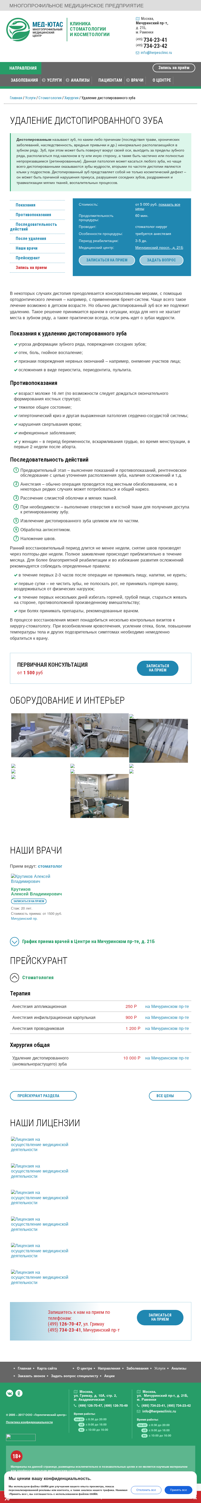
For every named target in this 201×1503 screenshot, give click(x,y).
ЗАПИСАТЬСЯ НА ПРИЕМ (106, 260)
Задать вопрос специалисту (74, 1375)
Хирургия (71, 98)
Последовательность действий (33, 227)
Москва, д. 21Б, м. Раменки (152, 25)
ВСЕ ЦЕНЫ (165, 1096)
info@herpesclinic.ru (155, 53)
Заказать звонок (31, 1375)
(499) (64, 1324)
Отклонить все (146, 1490)
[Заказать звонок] (190, 20)
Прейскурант (28, 258)
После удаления (31, 238)
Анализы (178, 1368)
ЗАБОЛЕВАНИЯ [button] (24, 80)
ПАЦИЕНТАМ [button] (110, 80)
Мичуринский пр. (24, 918)
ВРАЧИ (137, 80)
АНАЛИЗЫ (80, 80)
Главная (16, 98)
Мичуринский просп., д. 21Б (159, 247)
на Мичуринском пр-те (167, 1006)
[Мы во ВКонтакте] (9, 1393)
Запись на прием (31, 267)
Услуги (30, 98)
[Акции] (190, 44)
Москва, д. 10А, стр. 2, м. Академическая (95, 1395)
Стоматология (50, 98)
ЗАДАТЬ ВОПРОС (161, 260)
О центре (84, 1368)
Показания (25, 205)
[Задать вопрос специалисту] (190, 32)
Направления (109, 1368)
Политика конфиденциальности (29, 1422)
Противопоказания (33, 214)
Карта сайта (47, 1368)
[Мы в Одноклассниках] (19, 1393)
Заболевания (137, 1368)
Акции (109, 1375)
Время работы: (85, 1414)
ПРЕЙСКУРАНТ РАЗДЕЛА (38, 1096)
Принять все (178, 1490)
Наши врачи (26, 248)
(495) (64, 1330)
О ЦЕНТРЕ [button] (162, 80)
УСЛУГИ (54, 80)
